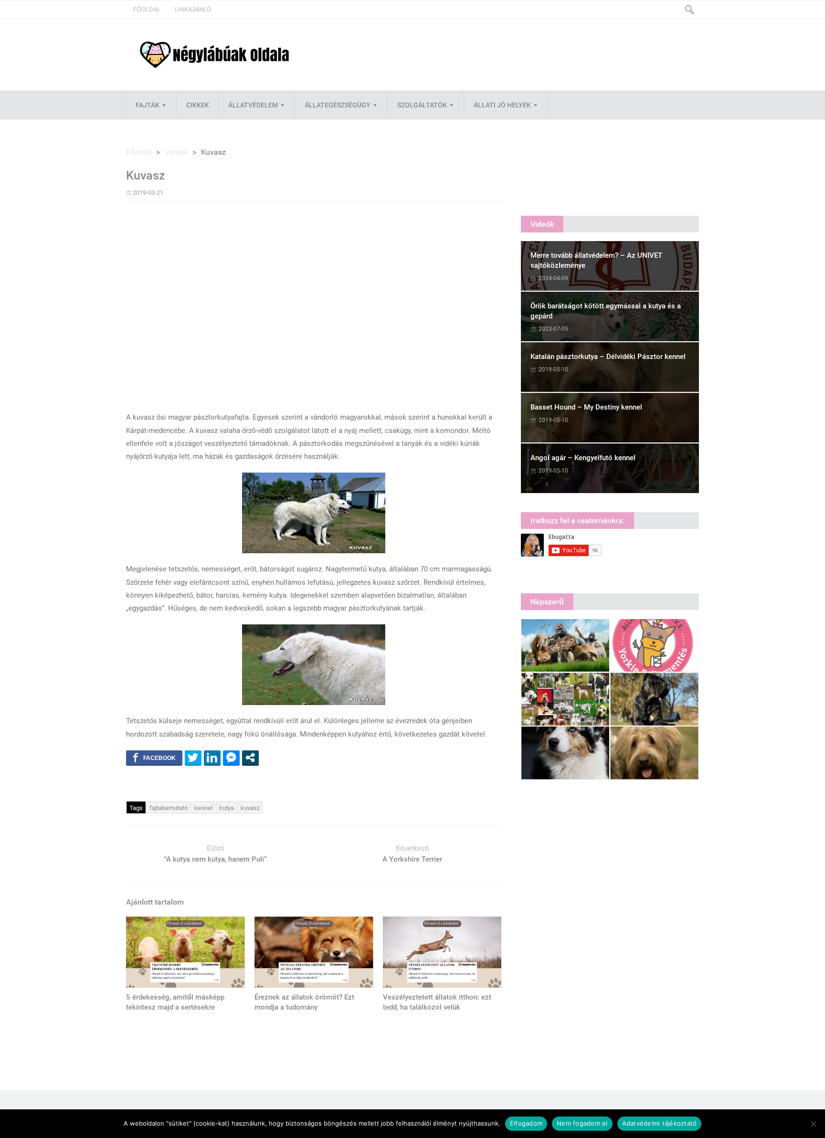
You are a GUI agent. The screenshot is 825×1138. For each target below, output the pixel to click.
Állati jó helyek (502, 105)
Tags (136, 807)
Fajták (147, 105)
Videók (176, 152)
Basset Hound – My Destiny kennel (586, 407)
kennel (203, 807)
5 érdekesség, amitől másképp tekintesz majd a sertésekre (175, 1002)
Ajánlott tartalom (155, 901)
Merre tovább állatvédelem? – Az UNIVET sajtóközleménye (596, 260)
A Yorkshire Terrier (412, 859)
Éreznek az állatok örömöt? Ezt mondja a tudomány (304, 1002)
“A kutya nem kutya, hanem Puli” (215, 859)
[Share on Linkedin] (212, 757)
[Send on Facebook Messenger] (231, 757)
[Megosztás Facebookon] (154, 757)
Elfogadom (526, 1123)
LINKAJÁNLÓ (193, 9)
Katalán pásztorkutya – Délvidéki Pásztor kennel (608, 356)
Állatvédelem (253, 105)
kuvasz (250, 807)
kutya (226, 807)
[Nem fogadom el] (813, 1123)
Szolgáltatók (422, 105)
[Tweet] (193, 757)
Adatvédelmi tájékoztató (659, 1123)
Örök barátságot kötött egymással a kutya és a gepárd (605, 311)
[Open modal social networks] (250, 757)
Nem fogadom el (582, 1123)
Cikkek (197, 105)
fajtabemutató (168, 807)
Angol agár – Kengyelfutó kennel (582, 457)
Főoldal (146, 9)
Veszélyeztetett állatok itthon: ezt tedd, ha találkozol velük (437, 1002)
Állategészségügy (337, 105)
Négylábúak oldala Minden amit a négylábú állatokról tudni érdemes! (214, 55)
